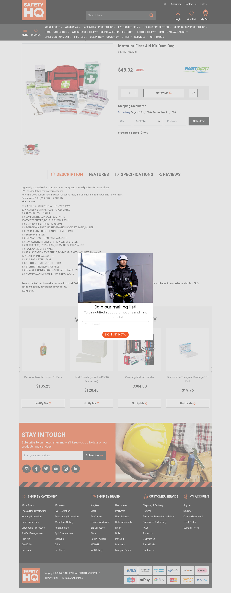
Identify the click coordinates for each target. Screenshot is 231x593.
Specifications (137, 174)
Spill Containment (57, 37)
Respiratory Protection (190, 27)
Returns (147, 511)
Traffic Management (172, 32)
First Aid (80, 37)
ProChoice (96, 516)
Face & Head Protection (98, 27)
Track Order (189, 522)
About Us (176, 4)
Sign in (187, 505)
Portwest (120, 511)
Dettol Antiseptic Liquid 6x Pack (43, 377)
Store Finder (149, 544)
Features (99, 174)
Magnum (120, 544)
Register (187, 511)
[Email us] (26, 468)
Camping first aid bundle (139, 377)
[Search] (151, 15)
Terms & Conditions (72, 578)
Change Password (193, 516)
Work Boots (53, 27)
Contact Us (191, 4)
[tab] (67, 174)
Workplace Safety (84, 32)
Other (126, 37)
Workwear (72, 27)
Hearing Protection (156, 27)
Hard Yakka (121, 505)
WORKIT (95, 544)
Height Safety (145, 32)
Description (69, 174)
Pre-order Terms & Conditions (159, 516)
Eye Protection (128, 27)
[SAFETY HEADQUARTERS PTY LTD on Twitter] (46, 468)
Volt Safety (97, 550)
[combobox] (116, 15)
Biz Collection (98, 527)
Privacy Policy (51, 578)
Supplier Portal (191, 527)
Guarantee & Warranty (155, 522)
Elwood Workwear (100, 522)
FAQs (145, 527)
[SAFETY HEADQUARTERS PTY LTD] (34, 10)
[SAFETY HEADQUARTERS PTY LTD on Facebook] (36, 468)
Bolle (118, 533)
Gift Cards (157, 37)
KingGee (95, 505)
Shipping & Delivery (153, 505)
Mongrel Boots (123, 550)
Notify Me (162, 93)
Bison (94, 533)
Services (140, 37)
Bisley (118, 527)
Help (203, 4)
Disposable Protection (115, 32)
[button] (193, 93)
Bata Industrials (123, 522)
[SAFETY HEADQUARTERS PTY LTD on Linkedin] (75, 468)
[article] (43, 370)
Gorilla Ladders (98, 539)
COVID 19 (111, 37)
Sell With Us (149, 539)
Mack (93, 511)
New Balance (122, 516)
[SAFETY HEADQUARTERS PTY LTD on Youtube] (56, 468)
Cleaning (96, 37)
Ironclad (119, 539)
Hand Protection (56, 32)
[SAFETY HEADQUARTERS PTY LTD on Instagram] (66, 468)
